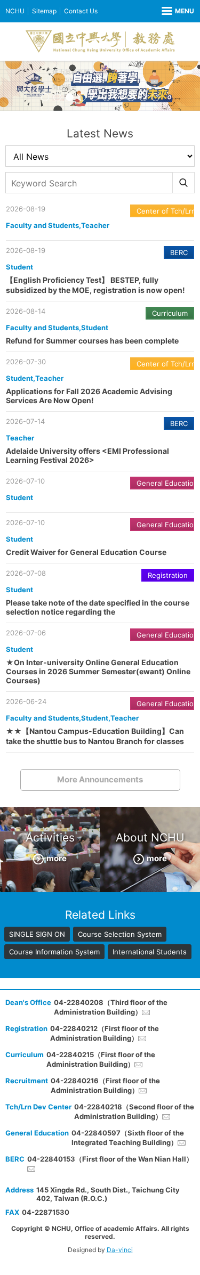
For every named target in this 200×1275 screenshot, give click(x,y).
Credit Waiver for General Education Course (86, 552)
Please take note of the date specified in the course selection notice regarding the (97, 607)
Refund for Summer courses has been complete (92, 340)
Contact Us (81, 11)
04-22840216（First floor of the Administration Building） (105, 1085)
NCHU (15, 11)
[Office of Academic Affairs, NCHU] (100, 41)
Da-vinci (120, 1250)
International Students (150, 951)
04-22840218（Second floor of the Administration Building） (134, 1111)
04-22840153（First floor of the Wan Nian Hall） (110, 1159)
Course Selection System (120, 934)
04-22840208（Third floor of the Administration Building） (110, 1007)
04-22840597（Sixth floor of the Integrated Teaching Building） (127, 1138)
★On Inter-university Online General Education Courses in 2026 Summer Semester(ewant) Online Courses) (98, 671)
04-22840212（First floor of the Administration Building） (104, 1033)
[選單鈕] (177, 11)
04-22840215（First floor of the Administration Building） (100, 1059)
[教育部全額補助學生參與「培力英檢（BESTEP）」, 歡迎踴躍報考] (100, 86)
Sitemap (44, 11)
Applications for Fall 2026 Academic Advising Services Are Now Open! (89, 396)
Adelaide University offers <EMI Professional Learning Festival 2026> (87, 455)
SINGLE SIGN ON (37, 934)
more (56, 858)
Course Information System (54, 951)
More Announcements (100, 779)
